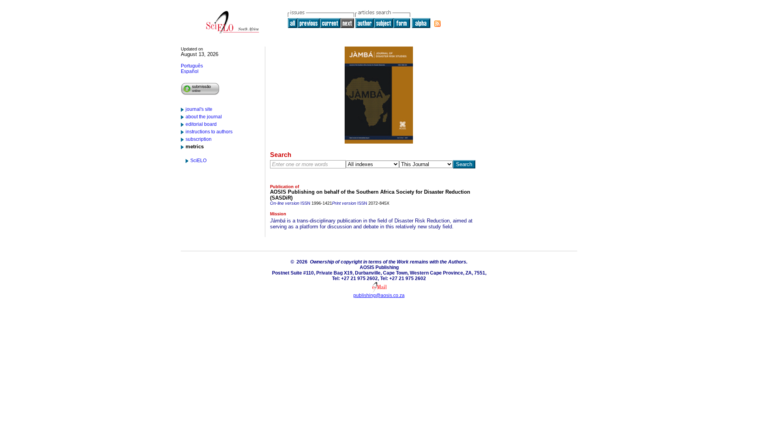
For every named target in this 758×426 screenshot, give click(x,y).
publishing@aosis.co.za (379, 295)
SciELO (198, 160)
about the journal (204, 117)
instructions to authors (209, 132)
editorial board (201, 124)
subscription (199, 139)
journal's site (199, 109)
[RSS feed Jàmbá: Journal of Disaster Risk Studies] (437, 24)
